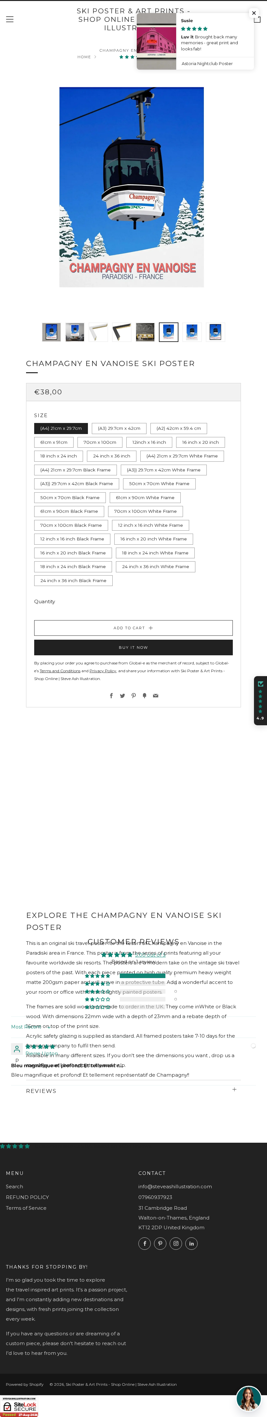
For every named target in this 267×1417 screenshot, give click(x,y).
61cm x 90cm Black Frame (69, 511)
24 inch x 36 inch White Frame (155, 566)
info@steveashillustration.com (175, 1186)
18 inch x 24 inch (58, 455)
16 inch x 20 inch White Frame (153, 538)
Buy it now (133, 647)
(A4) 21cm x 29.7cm (61, 428)
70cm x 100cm (100, 442)
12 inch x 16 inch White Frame (150, 525)
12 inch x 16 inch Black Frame (72, 538)
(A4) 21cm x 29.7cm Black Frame (75, 469)
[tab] (51, 332)
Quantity (44, 601)
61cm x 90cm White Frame (145, 497)
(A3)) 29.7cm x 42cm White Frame (164, 469)
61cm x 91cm (53, 442)
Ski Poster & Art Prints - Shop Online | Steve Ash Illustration (133, 19)
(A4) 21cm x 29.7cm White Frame (182, 455)
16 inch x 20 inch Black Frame (73, 552)
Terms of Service (26, 1208)
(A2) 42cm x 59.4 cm (179, 428)
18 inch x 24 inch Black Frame (73, 566)
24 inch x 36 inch (111, 455)
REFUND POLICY (27, 1197)
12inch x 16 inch (149, 442)
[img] (40, 1046)
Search (14, 1186)
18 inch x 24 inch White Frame (155, 552)
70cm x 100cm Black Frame (71, 525)
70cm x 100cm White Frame (145, 511)
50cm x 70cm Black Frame (70, 497)
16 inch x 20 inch (200, 442)
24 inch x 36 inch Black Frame (73, 580)
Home (84, 57)
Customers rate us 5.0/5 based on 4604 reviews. (93, 1146)
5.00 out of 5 (150, 955)
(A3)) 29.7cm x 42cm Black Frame (76, 483)
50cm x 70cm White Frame (159, 483)
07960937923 (155, 1197)
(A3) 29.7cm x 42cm (119, 428)
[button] (133, 57)
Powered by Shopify (25, 1384)
